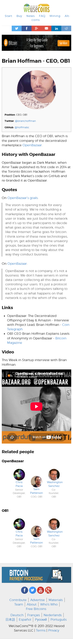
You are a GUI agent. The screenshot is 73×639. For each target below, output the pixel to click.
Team (18, 604)
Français (33, 615)
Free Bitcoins (36, 609)
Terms (41, 630)
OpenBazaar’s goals (22, 198)
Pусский (41, 619)
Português (58, 619)
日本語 (10, 619)
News (30, 16)
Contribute (18, 600)
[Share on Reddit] (66, 28)
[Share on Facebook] (27, 28)
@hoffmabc (22, 127)
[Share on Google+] (36, 28)
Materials (56, 600)
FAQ (42, 16)
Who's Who (49, 604)
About (31, 604)
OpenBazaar (32, 145)
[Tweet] (17, 28)
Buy (19, 16)
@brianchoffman (25, 120)
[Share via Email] (46, 28)
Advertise (37, 600)
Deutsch (17, 615)
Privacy (53, 630)
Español (25, 619)
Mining (55, 16)
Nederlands (53, 615)
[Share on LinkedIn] (56, 28)
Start (8, 16)
